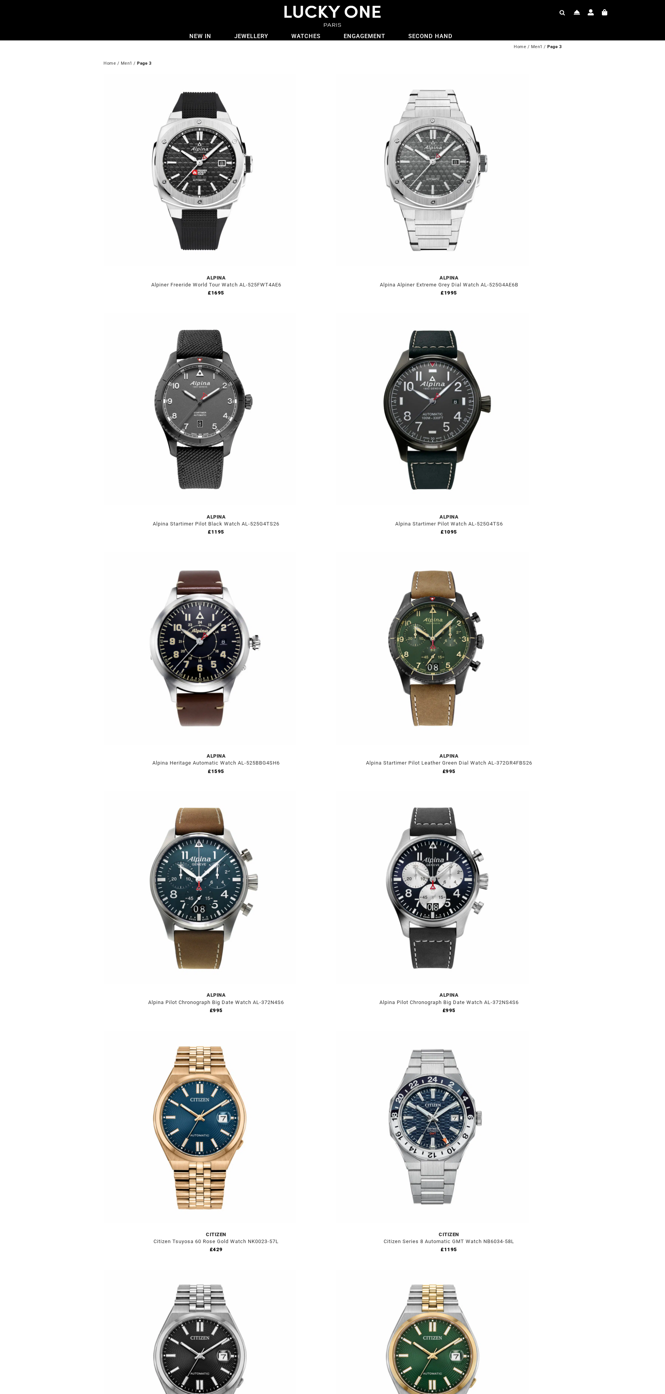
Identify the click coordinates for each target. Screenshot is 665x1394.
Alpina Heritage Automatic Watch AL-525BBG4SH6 (216, 763)
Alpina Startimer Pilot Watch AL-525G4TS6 (449, 524)
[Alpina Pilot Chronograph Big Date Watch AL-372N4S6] (200, 795)
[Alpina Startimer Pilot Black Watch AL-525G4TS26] (200, 317)
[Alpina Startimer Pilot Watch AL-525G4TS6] (432, 317)
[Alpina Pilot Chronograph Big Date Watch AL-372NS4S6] (432, 795)
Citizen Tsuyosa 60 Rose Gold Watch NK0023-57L (216, 1241)
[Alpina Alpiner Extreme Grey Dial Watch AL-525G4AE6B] (432, 78)
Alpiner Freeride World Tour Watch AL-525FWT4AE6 (216, 285)
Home (520, 46)
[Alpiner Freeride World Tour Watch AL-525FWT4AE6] (200, 78)
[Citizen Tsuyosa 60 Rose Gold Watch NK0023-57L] (200, 1035)
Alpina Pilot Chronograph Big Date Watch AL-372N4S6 (216, 1002)
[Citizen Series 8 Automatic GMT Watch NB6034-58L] (432, 1035)
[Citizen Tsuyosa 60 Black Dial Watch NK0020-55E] (200, 1274)
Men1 (537, 46)
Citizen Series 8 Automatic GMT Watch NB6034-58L (449, 1241)
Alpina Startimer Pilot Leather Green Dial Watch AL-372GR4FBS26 (449, 763)
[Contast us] (577, 12)
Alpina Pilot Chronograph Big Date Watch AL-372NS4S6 (449, 1002)
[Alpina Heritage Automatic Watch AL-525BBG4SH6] (200, 556)
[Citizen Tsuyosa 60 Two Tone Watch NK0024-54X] (432, 1274)
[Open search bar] (562, 12)
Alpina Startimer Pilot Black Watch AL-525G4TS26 (216, 524)
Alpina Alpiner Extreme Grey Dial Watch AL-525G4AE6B (449, 285)
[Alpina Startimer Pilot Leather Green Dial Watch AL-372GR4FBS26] (432, 556)
